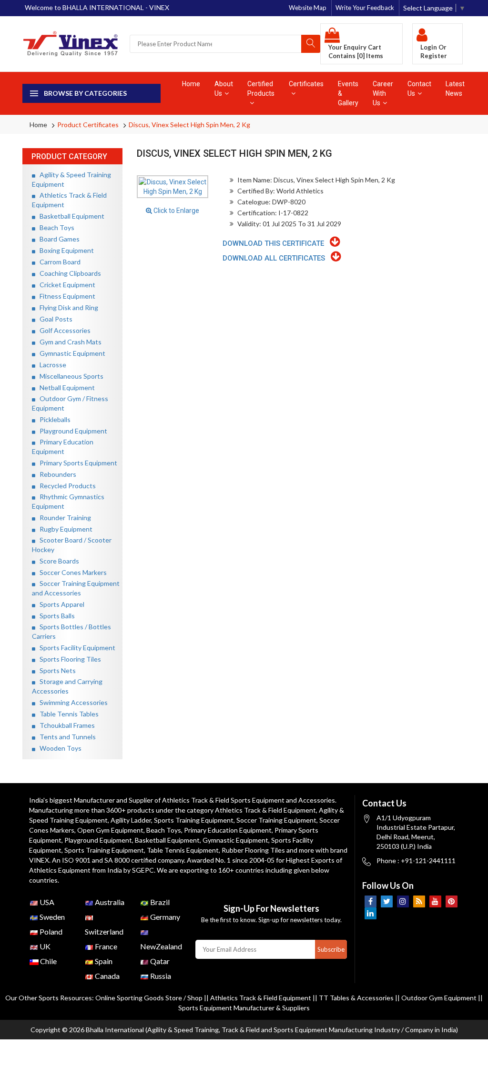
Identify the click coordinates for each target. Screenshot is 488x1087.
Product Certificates (88, 125)
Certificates (306, 84)
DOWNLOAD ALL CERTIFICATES (277, 258)
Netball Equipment (65, 387)
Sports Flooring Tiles (68, 659)
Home (191, 84)
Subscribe (331, 949)
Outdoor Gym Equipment (439, 998)
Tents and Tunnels (65, 737)
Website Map (307, 7)
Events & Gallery (348, 93)
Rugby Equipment (63, 529)
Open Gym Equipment (110, 830)
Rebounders (55, 474)
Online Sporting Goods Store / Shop (149, 998)
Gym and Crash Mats (68, 342)
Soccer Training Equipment (276, 820)
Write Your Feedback (365, 7)
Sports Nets (55, 670)
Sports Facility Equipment (75, 648)
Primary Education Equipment (228, 830)
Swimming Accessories (71, 702)
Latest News (455, 88)
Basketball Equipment (69, 216)
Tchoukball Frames (65, 725)
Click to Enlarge (175, 210)
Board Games (57, 239)
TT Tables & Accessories (356, 998)
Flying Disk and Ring (66, 307)
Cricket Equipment (65, 285)
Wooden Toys (58, 748)
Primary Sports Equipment (76, 463)
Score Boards (57, 561)
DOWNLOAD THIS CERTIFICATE (276, 243)
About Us (223, 88)
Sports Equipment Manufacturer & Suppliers (244, 1008)
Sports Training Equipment (194, 820)
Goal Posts (53, 319)
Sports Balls (55, 616)
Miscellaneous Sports (69, 376)
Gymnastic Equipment (70, 353)
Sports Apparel (59, 604)
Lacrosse (50, 365)
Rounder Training (63, 517)
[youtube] (435, 901)
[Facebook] (370, 901)
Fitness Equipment (65, 296)
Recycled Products (65, 486)
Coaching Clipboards (68, 273)
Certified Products (260, 88)
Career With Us (383, 93)
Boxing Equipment (64, 250)
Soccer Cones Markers (71, 572)
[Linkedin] (370, 913)
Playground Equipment (71, 431)
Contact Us (419, 88)
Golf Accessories (63, 330)
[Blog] (419, 901)
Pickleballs (53, 419)
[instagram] (403, 901)
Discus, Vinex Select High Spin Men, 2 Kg (189, 125)
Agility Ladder (131, 820)
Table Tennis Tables (67, 714)
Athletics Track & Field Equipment (265, 810)
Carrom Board (58, 262)
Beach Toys (54, 227)
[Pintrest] (452, 901)
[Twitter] (387, 901)
